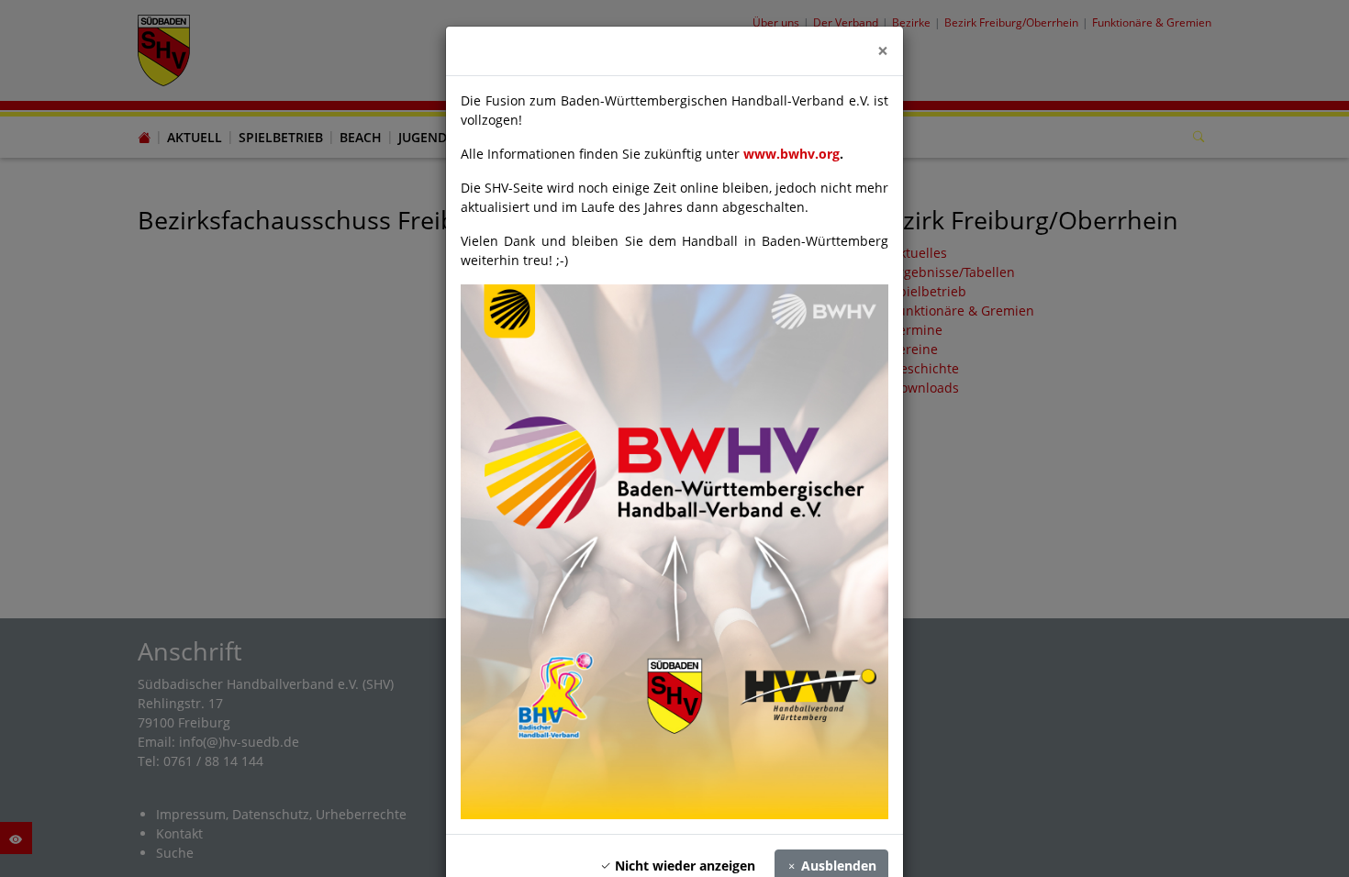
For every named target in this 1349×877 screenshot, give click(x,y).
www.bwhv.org (791, 153)
